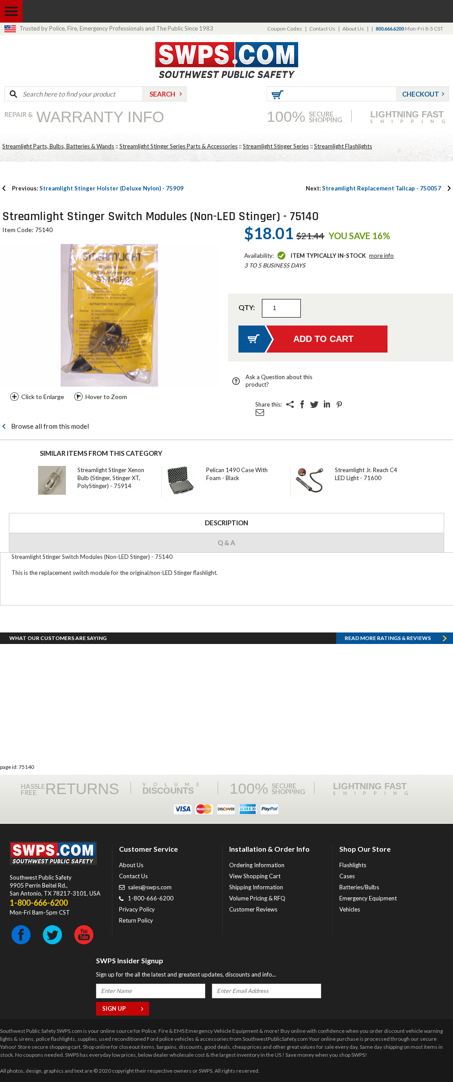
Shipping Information (256, 887)
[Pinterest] (339, 404)
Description (226, 523)
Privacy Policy (137, 909)
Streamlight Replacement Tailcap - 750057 (373, 188)
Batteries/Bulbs (359, 887)
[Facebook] (302, 404)
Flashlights (352, 865)
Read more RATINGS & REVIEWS (388, 638)
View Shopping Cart (254, 876)
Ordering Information (256, 865)
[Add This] (289, 404)
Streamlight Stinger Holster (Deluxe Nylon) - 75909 (98, 188)
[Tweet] (314, 404)
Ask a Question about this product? (279, 380)
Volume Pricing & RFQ (257, 898)
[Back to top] (423, 1053)
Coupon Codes (284, 28)
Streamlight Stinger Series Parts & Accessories (178, 146)
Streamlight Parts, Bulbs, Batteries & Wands (58, 146)
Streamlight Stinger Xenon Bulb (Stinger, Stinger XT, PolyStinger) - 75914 (110, 477)
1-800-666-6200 (150, 898)
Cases (347, 876)
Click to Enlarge (42, 396)
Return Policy (136, 920)
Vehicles (349, 909)
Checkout (420, 94)
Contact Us (322, 28)
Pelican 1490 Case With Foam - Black (237, 473)
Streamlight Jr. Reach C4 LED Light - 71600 (366, 473)
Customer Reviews (253, 909)
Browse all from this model (50, 426)
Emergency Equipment (368, 898)
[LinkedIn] (326, 404)
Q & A (226, 543)
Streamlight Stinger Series (276, 146)
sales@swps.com (150, 887)
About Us (353, 28)
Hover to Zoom (106, 396)
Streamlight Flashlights (343, 146)
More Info (381, 255)
